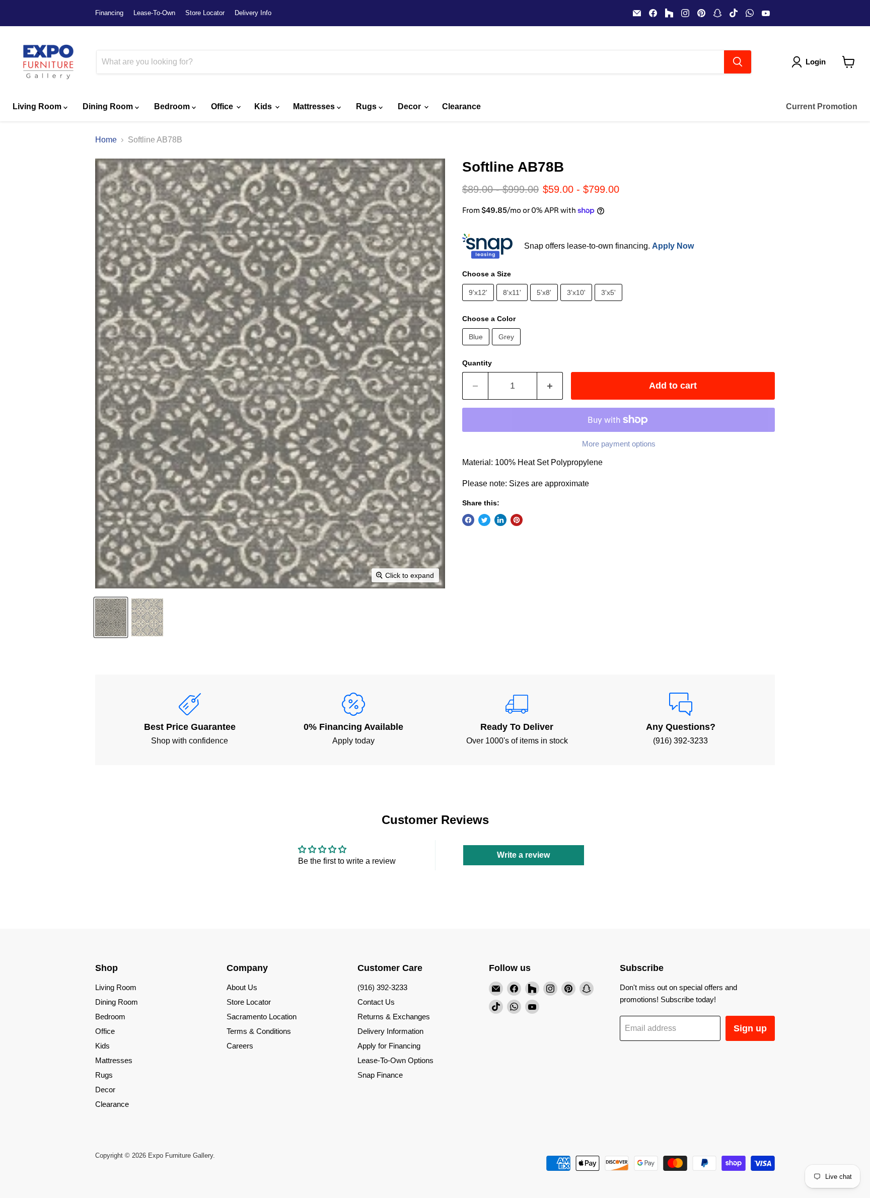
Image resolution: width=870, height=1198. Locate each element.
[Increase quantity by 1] (550, 386)
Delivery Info (253, 13)
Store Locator (205, 13)
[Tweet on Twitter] (484, 520)
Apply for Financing (388, 1045)
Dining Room (109, 106)
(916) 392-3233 (382, 987)
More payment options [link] (619, 443)
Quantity (477, 363)
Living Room (38, 106)
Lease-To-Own (154, 13)
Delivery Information (390, 1031)
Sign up (750, 1028)
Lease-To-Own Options (395, 1060)
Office (223, 106)
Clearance (461, 106)
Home (106, 139)
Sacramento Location (262, 1016)
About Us (242, 987)
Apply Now (673, 246)
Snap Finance (380, 1075)
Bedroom (173, 106)
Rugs (367, 106)
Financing (109, 13)
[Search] (737, 61)
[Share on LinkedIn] (500, 520)
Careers (240, 1045)
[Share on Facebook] (468, 520)
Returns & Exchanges (393, 1016)
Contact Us (376, 1002)
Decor (410, 106)
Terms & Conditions (259, 1031)
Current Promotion (821, 106)
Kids (264, 106)
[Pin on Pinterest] (517, 520)
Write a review (523, 855)
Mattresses (315, 106)
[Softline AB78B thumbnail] (110, 617)
